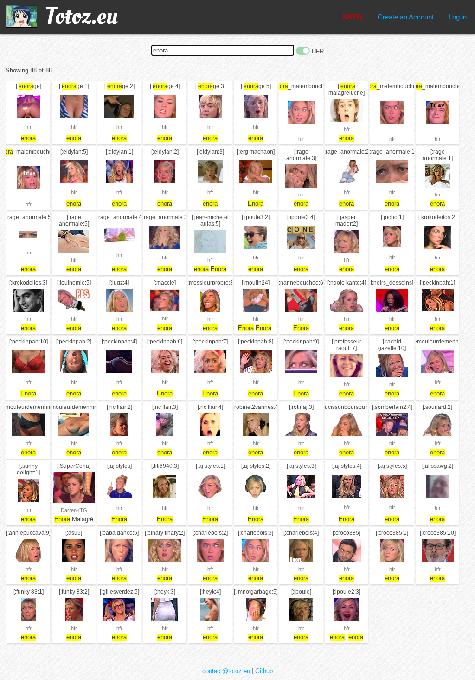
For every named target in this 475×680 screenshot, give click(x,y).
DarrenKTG (74, 510)
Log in (458, 17)
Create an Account (406, 17)
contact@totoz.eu (226, 670)
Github (264, 670)
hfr (29, 127)
